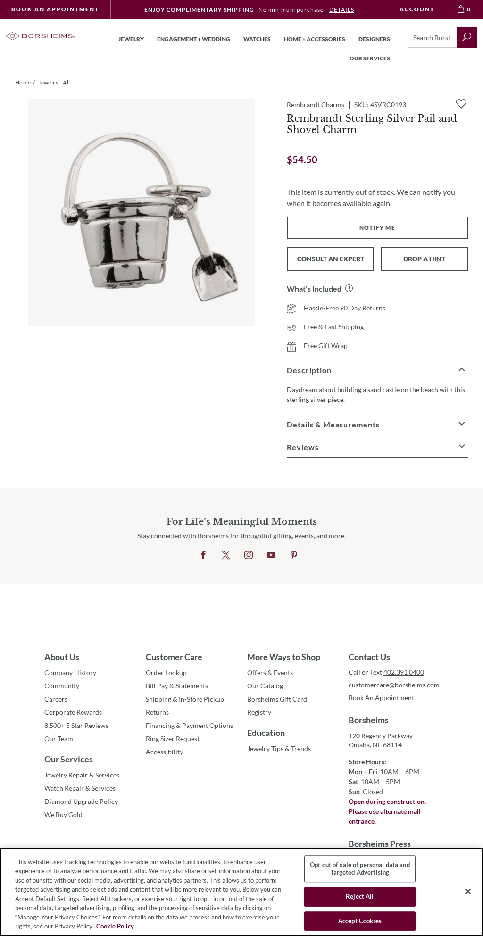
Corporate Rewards (73, 712)
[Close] (468, 891)
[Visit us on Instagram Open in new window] (248, 555)
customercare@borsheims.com (394, 685)
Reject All (360, 896)
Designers (374, 38)
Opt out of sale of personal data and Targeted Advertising (360, 868)
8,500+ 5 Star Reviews (76, 725)
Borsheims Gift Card (277, 699)
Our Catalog (265, 686)
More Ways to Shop (283, 657)
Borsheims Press (380, 843)
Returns (157, 712)
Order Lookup (166, 673)
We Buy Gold (63, 815)
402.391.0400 (403, 672)
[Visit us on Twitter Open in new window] (226, 555)
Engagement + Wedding (193, 38)
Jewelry (131, 38)
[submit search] (467, 37)
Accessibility (164, 752)
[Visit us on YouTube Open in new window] (271, 555)
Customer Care (174, 657)
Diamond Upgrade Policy (81, 801)
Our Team (58, 739)
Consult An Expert (330, 259)
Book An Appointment (55, 9)
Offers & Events (270, 673)
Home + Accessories (314, 38)
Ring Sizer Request (173, 739)
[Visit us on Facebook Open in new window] (203, 555)
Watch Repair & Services (80, 788)
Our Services (68, 759)
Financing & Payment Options (189, 725)
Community (61, 686)
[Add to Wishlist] (461, 103)
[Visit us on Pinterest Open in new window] (294, 555)
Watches (257, 38)
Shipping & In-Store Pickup (185, 699)
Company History (70, 673)
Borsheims (369, 720)
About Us (61, 657)
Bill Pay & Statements (177, 685)
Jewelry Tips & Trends (279, 748)
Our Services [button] (370, 58)
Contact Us (369, 657)
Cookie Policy (115, 926)
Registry (259, 712)
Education (266, 732)
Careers (55, 699)
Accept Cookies (360, 921)
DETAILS (341, 9)
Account (417, 9)
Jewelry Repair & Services (81, 775)
